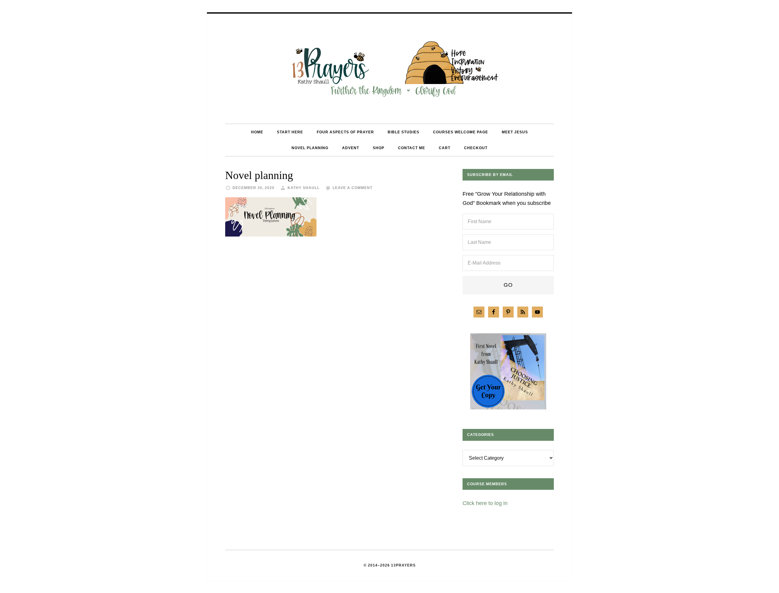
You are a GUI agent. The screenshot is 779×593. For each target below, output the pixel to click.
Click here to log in (485, 503)
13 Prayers (389, 68)
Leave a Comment (352, 188)
